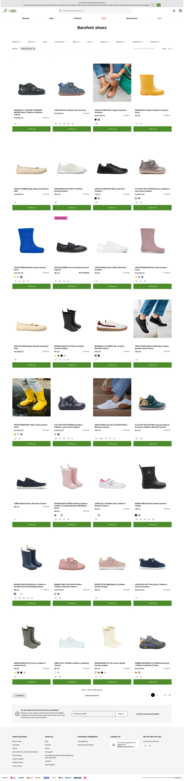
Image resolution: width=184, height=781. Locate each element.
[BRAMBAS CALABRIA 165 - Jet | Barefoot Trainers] (99, 355)
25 (68, 124)
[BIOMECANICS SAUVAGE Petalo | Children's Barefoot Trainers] (55, 594)
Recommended (26, 49)
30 (19, 598)
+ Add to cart (31, 129)
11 (165, 695)
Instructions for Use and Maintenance (25, 752)
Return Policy (17, 741)
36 (96, 438)
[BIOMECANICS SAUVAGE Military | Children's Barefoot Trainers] (58, 594)
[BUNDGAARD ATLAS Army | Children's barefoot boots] (58, 355)
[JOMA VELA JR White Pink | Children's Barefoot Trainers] (99, 515)
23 (60, 124)
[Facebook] (145, 746)
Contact (48, 745)
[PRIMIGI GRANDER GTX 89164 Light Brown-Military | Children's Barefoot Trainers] (136, 672)
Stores (47, 748)
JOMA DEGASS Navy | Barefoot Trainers (30, 503)
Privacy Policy (17, 766)
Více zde (146, 5)
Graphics (48, 761)
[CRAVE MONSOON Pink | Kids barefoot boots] (18, 277)
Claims (14, 748)
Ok (158, 5)
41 (96, 360)
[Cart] (180, 10)
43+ (96, 202)
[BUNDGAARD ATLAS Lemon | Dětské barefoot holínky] (55, 355)
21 (60, 438)
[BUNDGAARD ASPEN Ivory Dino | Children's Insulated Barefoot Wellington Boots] (58, 515)
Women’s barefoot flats (85, 745)
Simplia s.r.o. (178, 777)
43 (68, 281)
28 (153, 519)
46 (96, 281)
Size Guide (15, 745)
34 (64, 519)
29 (141, 202)
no (153, 5)
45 (106, 438)
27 (28, 281)
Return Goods (17, 755)
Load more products (92, 695)
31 (64, 360)
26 (73, 124)
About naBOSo (50, 765)
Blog (46, 741)
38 (56, 202)
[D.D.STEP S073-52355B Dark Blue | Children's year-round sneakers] (139, 198)
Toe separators (83, 741)
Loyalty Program (18, 759)
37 (15, 202)
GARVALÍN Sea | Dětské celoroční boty (70, 110)
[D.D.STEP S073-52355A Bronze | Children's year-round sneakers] (136, 198)
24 (15, 124)
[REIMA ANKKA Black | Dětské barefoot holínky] (136, 515)
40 (136, 360)
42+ (96, 124)
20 (56, 438)
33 (96, 519)
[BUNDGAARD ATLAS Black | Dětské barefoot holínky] (62, 355)
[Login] (174, 10)
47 (114, 438)
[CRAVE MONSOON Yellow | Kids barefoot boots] (15, 277)
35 (68, 519)
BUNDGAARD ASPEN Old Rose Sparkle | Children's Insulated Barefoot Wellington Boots (71, 506)
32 (68, 360)
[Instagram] (150, 746)
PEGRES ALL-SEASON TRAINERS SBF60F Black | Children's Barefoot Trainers (28, 112)
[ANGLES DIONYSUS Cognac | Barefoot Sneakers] (99, 119)
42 (64, 281)
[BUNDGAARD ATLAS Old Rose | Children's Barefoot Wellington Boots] (65, 355)
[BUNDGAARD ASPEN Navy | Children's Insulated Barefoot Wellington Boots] (55, 515)
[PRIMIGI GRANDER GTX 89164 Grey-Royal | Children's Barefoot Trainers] (139, 672)
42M (100, 438)
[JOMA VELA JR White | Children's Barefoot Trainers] (96, 515)
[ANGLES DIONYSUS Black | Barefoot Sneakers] (96, 119)
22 (56, 124)
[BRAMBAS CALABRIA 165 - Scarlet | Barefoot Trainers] (96, 355)
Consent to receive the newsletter (147, 714)
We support (49, 752)
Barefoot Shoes (17, 762)
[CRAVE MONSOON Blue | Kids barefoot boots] (21, 277)
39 (15, 360)
